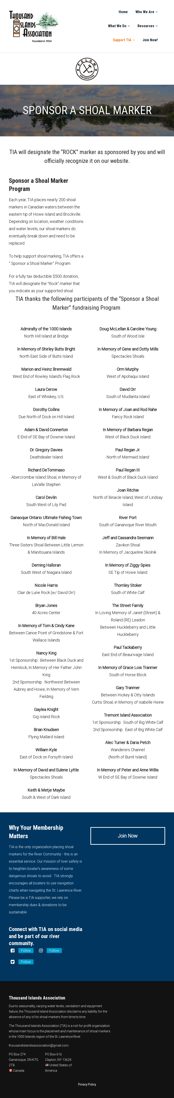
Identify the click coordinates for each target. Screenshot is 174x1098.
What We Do (117, 26)
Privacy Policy (87, 1084)
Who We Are (144, 12)
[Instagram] (40, 950)
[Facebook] (12, 950)
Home (123, 12)
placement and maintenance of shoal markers (77, 1031)
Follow (26, 950)
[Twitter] (12, 961)
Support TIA (122, 40)
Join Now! (150, 40)
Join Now (128, 836)
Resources (146, 26)
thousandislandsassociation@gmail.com (39, 1045)
